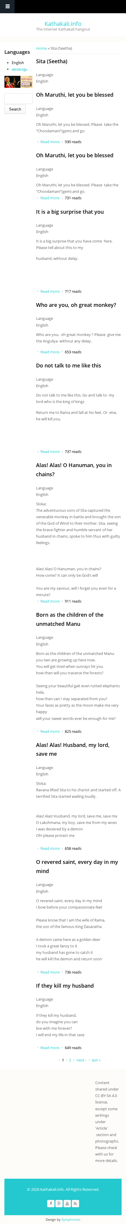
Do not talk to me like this (68, 365)
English (18, 62)
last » (96, 1060)
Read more (49, 141)
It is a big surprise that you (70, 211)
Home (41, 48)
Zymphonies (71, 1219)
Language (44, 74)
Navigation (7, 6)
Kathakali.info (63, 24)
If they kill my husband (65, 985)
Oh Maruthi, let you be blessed (74, 94)
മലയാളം (19, 69)
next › (81, 1060)
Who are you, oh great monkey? (76, 304)
